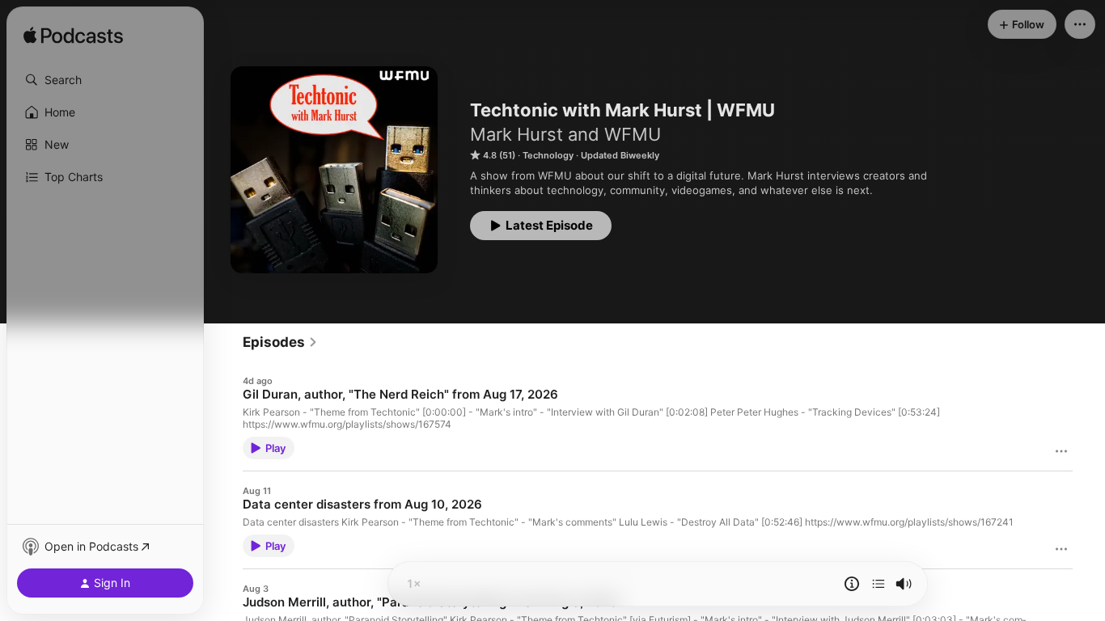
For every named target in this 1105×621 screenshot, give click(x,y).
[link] (280, 342)
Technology (548, 155)
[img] (73, 36)
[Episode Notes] (852, 583)
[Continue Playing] (878, 583)
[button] (105, 80)
